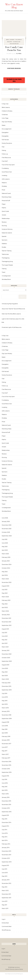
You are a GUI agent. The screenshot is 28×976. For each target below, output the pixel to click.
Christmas (5, 114)
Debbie (19, 53)
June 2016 (5, 783)
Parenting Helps (6, 197)
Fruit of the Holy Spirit (8, 164)
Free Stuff (4, 161)
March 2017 (5, 754)
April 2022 (5, 607)
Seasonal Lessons (7, 233)
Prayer (4, 204)
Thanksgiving (5, 258)
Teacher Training (6, 250)
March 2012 (5, 890)
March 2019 (5, 708)
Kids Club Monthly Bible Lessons (11, 314)
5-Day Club (5, 104)
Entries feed (5, 923)
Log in (3, 919)
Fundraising (5, 168)
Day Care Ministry (7, 121)
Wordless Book (6, 279)
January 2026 (6, 521)
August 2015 (5, 815)
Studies (4, 247)
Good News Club (7, 172)
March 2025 (5, 553)
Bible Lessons (10, 39)
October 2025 (6, 532)
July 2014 (4, 829)
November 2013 (6, 854)
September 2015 (6, 811)
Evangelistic (5, 136)
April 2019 (5, 704)
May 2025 (4, 546)
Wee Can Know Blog (14, 6)
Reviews (4, 222)
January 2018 (5, 740)
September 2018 (7, 718)
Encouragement (6, 129)
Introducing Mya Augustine (10, 303)
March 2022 (5, 611)
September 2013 (6, 862)
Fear (3, 147)
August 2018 (5, 722)
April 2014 (5, 840)
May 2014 (4, 837)
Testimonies (5, 254)
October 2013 (6, 858)
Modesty (4, 186)
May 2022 (4, 604)
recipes (4, 215)
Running (4, 225)
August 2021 (5, 629)
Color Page (5, 118)
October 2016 (6, 768)
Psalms (4, 207)
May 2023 (4, 593)
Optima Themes (19, 969)
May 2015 (4, 819)
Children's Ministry (7, 111)
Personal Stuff (6, 200)
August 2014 (5, 826)
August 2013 (5, 865)
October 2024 (6, 568)
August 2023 (5, 586)
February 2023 (6, 600)
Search (22, 296)
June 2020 (5, 668)
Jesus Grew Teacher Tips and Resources (13, 308)
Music (3, 190)
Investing (4, 175)
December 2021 (6, 618)
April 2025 (5, 550)
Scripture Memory (7, 229)
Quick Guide (5, 211)
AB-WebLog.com (19, 973)
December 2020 (6, 654)
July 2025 (4, 539)
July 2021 (4, 632)
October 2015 (6, 808)
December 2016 (6, 761)
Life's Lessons (5, 179)
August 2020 (5, 665)
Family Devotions (7, 143)
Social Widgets (8, 973)
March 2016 (5, 794)
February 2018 (6, 736)
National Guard (6, 193)
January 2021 (5, 650)
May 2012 (4, 887)
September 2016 (6, 772)
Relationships (6, 218)
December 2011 (6, 894)
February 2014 (6, 844)
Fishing (4, 150)
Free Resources (6, 157)
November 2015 (6, 804)
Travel (3, 272)
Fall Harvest (5, 139)
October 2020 (6, 657)
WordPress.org (6, 930)
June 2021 (5, 636)
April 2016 (4, 790)
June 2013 (5, 872)
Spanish (4, 236)
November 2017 (6, 743)
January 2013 (5, 880)
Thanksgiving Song (7, 261)
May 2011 (4, 905)
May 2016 (4, 786)
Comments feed (6, 926)
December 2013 (6, 851)
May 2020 (5, 672)
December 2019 (6, 686)
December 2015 (6, 801)
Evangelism (16, 41)
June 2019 (5, 697)
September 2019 (7, 690)
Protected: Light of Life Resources (11, 327)
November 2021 (6, 622)
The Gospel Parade (7, 265)
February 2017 (6, 758)
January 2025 (6, 561)
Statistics (4, 243)
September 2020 (7, 661)
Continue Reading (14, 68)
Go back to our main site (14, 80)
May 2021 (4, 639)
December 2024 (6, 564)
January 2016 (5, 797)
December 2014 (6, 822)
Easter (3, 125)
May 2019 (4, 700)
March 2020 (5, 679)
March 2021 (5, 647)
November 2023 (6, 582)
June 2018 (5, 725)
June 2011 (4, 901)
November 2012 (6, 883)
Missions (4, 182)
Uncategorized (14, 43)
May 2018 (4, 729)
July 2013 (4, 869)
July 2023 (4, 589)
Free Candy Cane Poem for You (14, 49)
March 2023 (5, 596)
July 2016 (4, 779)
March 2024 (5, 579)
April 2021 (4, 643)
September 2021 (6, 625)
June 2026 (5, 518)
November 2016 (6, 765)
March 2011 (5, 908)
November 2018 (6, 715)
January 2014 (5, 847)
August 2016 (5, 776)
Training (4, 268)
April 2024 (5, 575)
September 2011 (6, 897)
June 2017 (5, 747)
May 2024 (5, 571)
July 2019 (4, 693)
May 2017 (4, 751)
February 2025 (6, 557)
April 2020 (5, 675)
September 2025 (7, 536)
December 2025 (6, 525)
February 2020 (6, 682)
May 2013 (4, 876)
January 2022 (6, 614)
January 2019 (5, 711)
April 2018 (5, 733)
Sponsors (4, 240)
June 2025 (5, 543)
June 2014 (5, 833)
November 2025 (6, 528)
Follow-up (5, 154)
